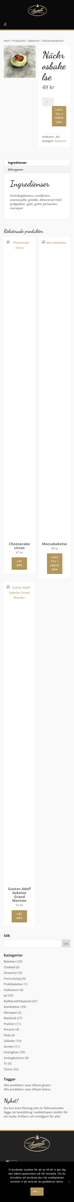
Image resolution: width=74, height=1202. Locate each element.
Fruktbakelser (13, 984)
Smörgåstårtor (14, 1058)
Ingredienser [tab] (17, 162)
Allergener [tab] (15, 169)
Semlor (9, 1046)
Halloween (11, 990)
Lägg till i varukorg (59, 115)
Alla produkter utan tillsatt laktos (27, 1089)
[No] (69, 1182)
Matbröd (10, 1018)
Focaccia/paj (12, 978)
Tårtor (8, 1069)
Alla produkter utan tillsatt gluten (27, 1085)
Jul (5, 995)
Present (9, 1029)
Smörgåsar (11, 1052)
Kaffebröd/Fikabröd (17, 1001)
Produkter (19, 41)
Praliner (9, 1024)
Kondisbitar (12, 1007)
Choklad (9, 967)
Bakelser (34, 41)
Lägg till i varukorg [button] (54, 563)
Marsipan (10, 1012)
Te (5, 1063)
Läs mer (19, 563)
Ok (35, 1191)
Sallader (9, 1041)
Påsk (7, 1035)
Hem (7, 41)
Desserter (11, 973)
